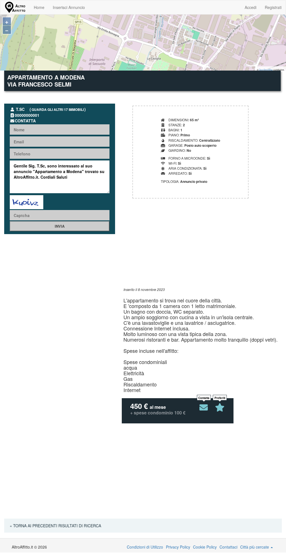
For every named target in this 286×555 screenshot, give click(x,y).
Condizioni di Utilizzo (145, 547)
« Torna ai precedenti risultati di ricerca (55, 525)
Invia (60, 226)
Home (39, 7)
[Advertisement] (202, 248)
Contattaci (228, 547)
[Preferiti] (219, 407)
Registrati (273, 7)
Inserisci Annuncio (69, 7)
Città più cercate (255, 547)
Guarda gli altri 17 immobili (58, 109)
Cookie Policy (205, 547)
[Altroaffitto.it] (15, 7)
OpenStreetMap (266, 69)
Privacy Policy (178, 547)
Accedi (250, 7)
